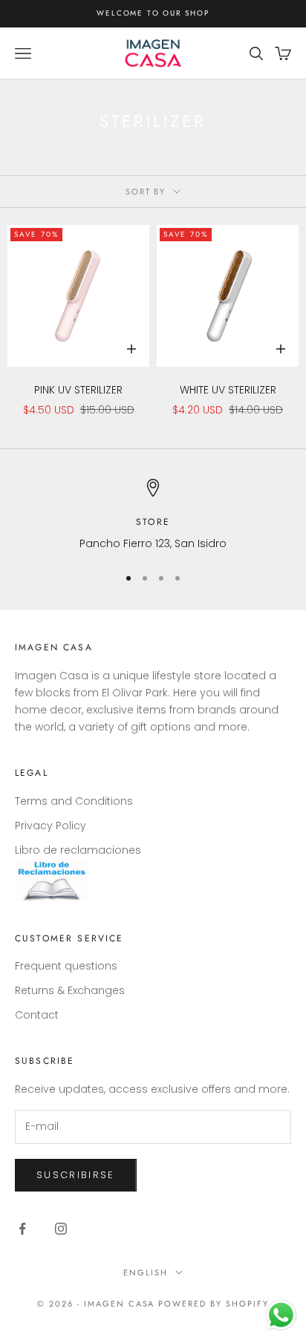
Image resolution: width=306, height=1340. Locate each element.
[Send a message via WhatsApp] (281, 1315)
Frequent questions (66, 965)
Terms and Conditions (74, 801)
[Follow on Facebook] (22, 1228)
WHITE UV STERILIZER (228, 389)
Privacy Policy (50, 825)
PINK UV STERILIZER (78, 389)
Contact (37, 1014)
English (145, 1272)
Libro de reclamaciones (78, 850)
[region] (153, 515)
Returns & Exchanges (70, 990)
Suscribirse (75, 1175)
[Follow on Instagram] (60, 1228)
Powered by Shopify (213, 1304)
